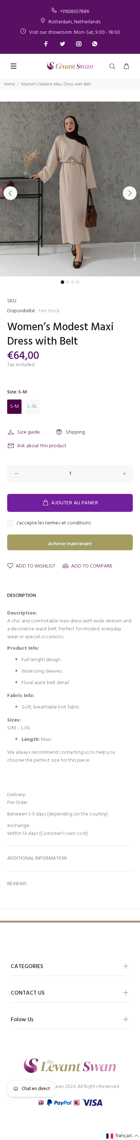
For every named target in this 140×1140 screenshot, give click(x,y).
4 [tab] (77, 282)
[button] (123, 1136)
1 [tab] (62, 282)
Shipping (75, 432)
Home (9, 84)
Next (129, 193)
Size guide (28, 432)
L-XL (32, 406)
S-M (14, 406)
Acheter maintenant (70, 544)
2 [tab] (67, 282)
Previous (10, 193)
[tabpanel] (70, 189)
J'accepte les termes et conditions (53, 523)
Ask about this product (41, 446)
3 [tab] (72, 282)
